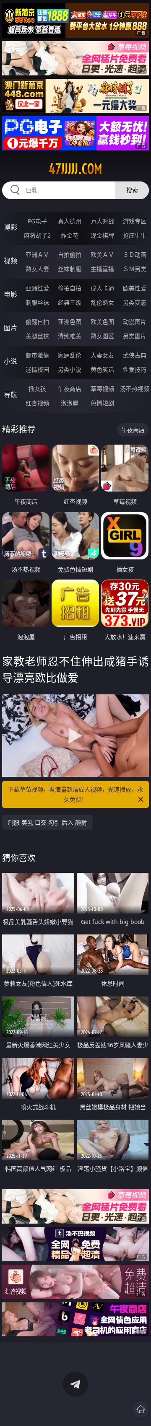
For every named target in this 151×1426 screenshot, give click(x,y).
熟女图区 (102, 336)
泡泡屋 (69, 403)
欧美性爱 (134, 288)
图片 (10, 327)
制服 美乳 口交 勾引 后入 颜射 (47, 822)
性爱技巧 (134, 369)
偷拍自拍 (69, 288)
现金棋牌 (102, 235)
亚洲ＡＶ (37, 255)
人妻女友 (102, 355)
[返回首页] (140, 1409)
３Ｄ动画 (134, 255)
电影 (10, 294)
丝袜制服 (69, 269)
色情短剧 (102, 403)
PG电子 (37, 221)
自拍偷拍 (69, 255)
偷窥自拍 (37, 322)
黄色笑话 (102, 369)
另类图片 (134, 336)
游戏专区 (134, 221)
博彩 (10, 227)
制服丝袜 (37, 302)
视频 (10, 260)
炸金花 (69, 235)
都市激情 (37, 355)
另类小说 (69, 369)
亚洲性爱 (37, 288)
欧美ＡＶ (102, 255)
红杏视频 (37, 403)
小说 (10, 361)
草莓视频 (102, 389)
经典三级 (69, 302)
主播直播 (102, 269)
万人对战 (102, 221)
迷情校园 (37, 369)
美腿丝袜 (37, 336)
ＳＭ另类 (134, 269)
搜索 (132, 190)
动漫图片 (134, 322)
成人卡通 (102, 288)
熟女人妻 (37, 269)
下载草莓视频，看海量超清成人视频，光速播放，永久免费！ (75, 794)
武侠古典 (134, 355)
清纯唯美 (69, 336)
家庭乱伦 (69, 355)
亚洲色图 (69, 322)
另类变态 (134, 302)
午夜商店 (69, 389)
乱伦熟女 (102, 302)
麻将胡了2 (37, 235)
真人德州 (69, 221)
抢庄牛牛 (134, 235)
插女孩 (37, 389)
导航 (10, 394)
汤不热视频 (134, 389)
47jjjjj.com (75, 168)
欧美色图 (102, 322)
